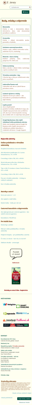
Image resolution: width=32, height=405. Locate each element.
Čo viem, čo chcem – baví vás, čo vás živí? (13, 238)
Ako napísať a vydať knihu (8, 199)
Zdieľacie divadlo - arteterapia (10, 242)
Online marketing (8, 66)
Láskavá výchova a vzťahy (11, 94)
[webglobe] (9, 305)
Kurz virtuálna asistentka (8, 184)
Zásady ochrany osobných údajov (21, 393)
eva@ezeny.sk (12, 358)
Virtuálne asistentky (18, 346)
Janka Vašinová (5, 362)
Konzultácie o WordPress (8, 218)
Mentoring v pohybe (7, 225)
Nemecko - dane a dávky (10, 57)
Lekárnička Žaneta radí (10, 84)
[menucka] (9, 322)
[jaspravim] (9, 316)
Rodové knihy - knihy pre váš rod (11, 203)
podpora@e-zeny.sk (14, 352)
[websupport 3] (16, 326)
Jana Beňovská (5, 360)
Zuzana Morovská (5, 370)
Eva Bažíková (4, 358)
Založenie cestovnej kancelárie (12, 47)
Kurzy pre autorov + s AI (8, 195)
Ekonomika (6, 27)
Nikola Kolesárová (6, 348)
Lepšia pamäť (7, 105)
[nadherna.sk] (22, 320)
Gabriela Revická (5, 341)
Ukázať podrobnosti (6, 397)
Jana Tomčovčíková (6, 354)
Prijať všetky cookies (24, 398)
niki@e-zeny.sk (15, 348)
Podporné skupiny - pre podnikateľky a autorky (15, 235)
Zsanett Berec (4, 352)
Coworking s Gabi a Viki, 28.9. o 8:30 (12, 174)
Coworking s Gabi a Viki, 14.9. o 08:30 (12, 158)
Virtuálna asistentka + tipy (11, 75)
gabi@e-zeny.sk (14, 341)
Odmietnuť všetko (24, 402)
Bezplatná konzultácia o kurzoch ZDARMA (13, 148)
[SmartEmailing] (22, 307)
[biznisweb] (22, 314)
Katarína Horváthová (6, 366)
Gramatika (6, 38)
